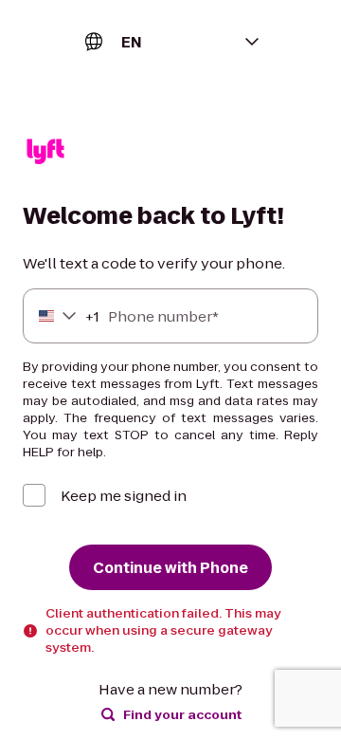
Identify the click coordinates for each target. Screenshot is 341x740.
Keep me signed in (124, 496)
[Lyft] (45, 154)
